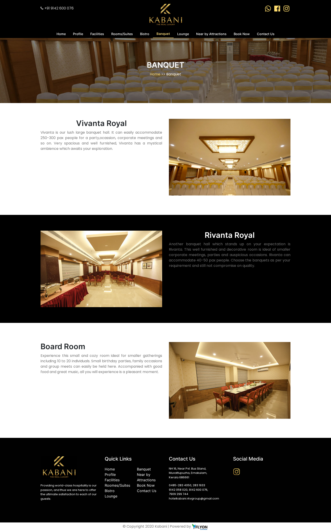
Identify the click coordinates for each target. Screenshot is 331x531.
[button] (178, 159)
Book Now (242, 34)
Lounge (183, 34)
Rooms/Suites (122, 34)
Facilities (97, 34)
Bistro (144, 34)
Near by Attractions (211, 34)
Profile (78, 34)
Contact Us (265, 34)
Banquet (163, 34)
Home (61, 34)
